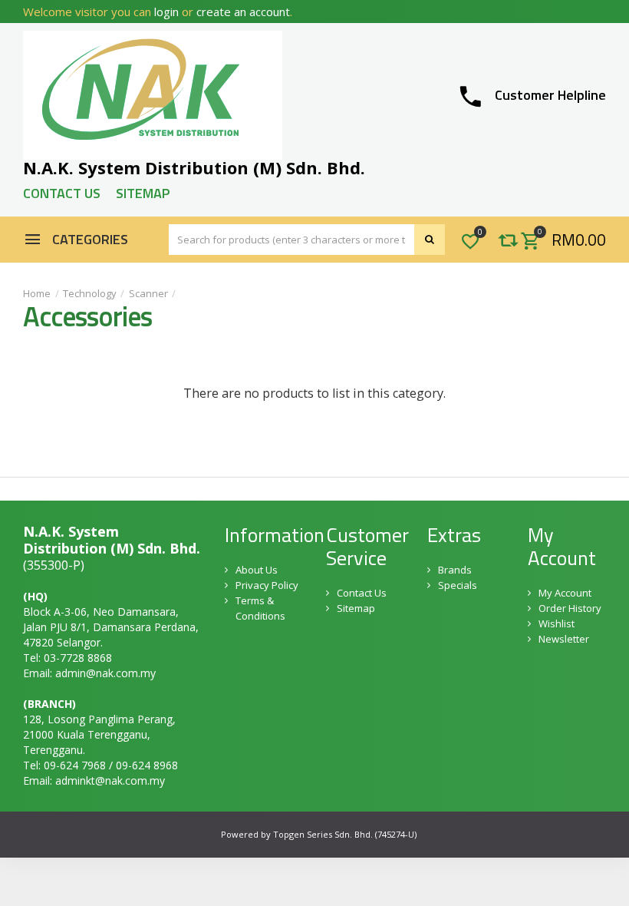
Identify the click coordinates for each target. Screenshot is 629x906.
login (166, 11)
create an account (243, 11)
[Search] (429, 239)
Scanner (148, 293)
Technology (90, 293)
